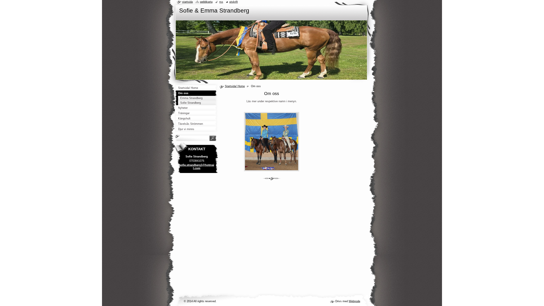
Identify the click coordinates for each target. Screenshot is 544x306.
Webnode (354, 301)
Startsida (187, 1)
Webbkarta (206, 1)
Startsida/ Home (235, 86)
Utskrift (233, 1)
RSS (221, 1)
